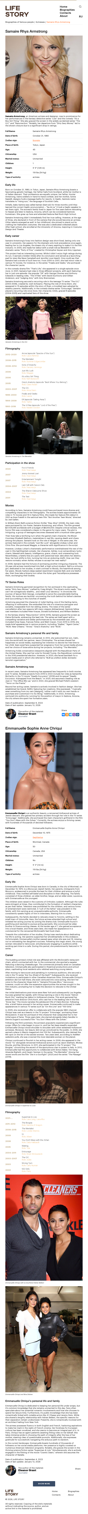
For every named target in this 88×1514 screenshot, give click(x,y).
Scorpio (36, 140)
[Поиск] (81, 6)
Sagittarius (38, 837)
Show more (44, 1484)
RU (81, 16)
